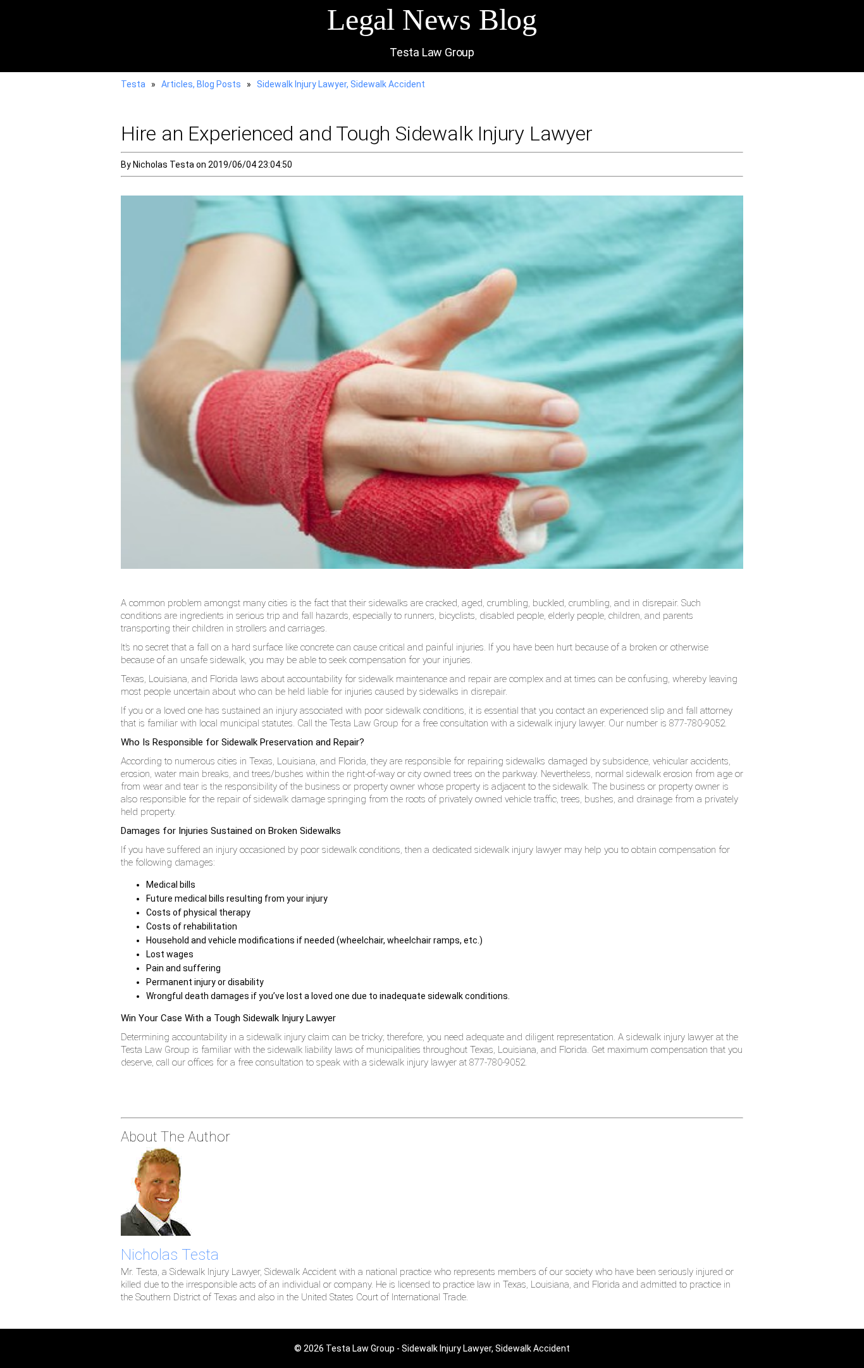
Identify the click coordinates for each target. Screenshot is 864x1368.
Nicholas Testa (170, 1255)
